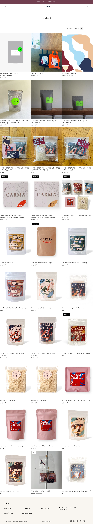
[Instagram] (74, 521)
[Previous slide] (2, 52)
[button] (76, 29)
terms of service (8, 513)
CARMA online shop (12, 521)
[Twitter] (81, 521)
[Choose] (59, 68)
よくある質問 (26, 508)
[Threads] (84, 521)
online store (7, 508)
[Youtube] (77, 521)
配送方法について (46, 508)
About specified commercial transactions (67, 508)
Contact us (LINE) (27, 513)
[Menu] (2, 6)
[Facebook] (71, 521)
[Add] (28, 68)
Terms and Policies (46, 521)
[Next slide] (28, 52)
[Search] (6, 7)
